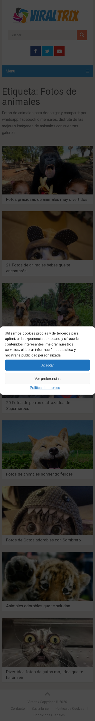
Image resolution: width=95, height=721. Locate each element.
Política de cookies (45, 388)
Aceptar (47, 365)
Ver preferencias (48, 378)
